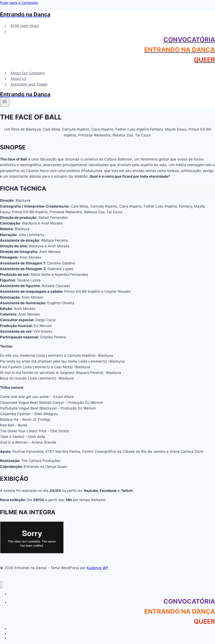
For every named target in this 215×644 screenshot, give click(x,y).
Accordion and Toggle (28, 84)
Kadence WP (97, 568)
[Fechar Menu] (1, 584)
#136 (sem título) (24, 26)
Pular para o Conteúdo (19, 3)
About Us (18, 79)
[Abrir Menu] (4, 102)
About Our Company (27, 73)
